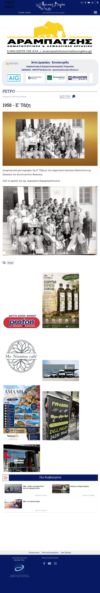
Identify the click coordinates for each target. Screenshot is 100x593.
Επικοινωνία (34, 552)
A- (65, 97)
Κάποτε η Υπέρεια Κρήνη (79, 486)
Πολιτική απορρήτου (50, 552)
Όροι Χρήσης (66, 552)
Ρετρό (10, 263)
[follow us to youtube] (88, 2)
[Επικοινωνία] (81, 2)
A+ (61, 97)
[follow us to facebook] (85, 2)
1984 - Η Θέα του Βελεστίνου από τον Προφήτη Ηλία (33, 487)
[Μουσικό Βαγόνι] (50, 221)
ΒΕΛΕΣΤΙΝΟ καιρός (10, 5)
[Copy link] (74, 96)
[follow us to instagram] (92, 2)
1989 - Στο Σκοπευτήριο (31, 501)
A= (69, 97)
